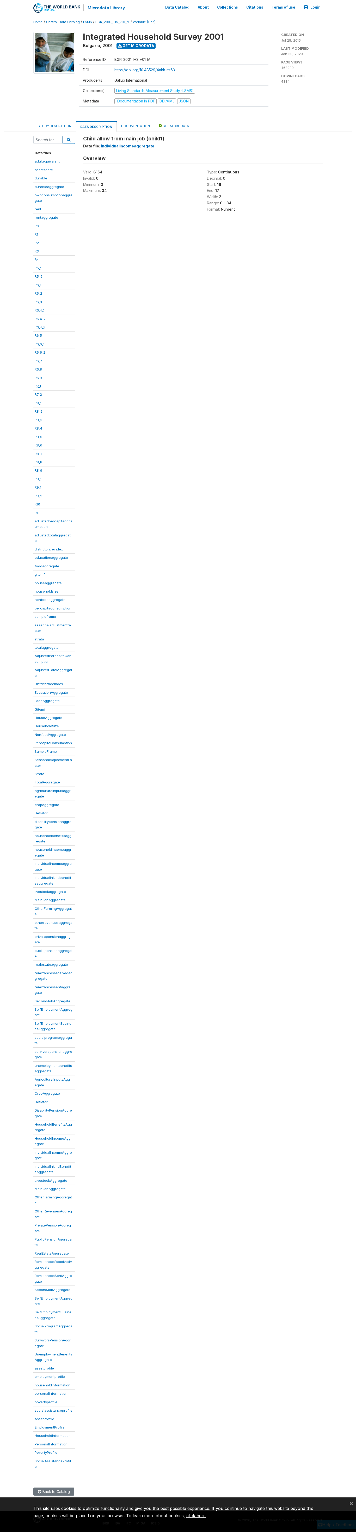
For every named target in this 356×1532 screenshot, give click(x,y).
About (203, 7)
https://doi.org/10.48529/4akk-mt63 (144, 70)
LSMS (87, 22)
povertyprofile (46, 1402)
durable (41, 178)
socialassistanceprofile (53, 1410)
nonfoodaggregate (50, 600)
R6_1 (38, 285)
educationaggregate (51, 557)
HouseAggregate (48, 718)
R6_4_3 (40, 327)
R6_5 (38, 335)
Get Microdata (138, 45)
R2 (37, 243)
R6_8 (38, 369)
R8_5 (38, 437)
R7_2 (38, 394)
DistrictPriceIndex (49, 684)
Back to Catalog (55, 1491)
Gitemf (40, 709)
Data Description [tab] (96, 127)
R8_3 (38, 420)
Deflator (41, 813)
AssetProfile (44, 1419)
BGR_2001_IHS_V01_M (112, 22)
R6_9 (38, 378)
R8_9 (38, 470)
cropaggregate (47, 805)
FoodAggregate (47, 701)
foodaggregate (47, 566)
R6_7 (38, 361)
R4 (37, 259)
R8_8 (38, 462)
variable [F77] (144, 22)
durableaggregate (49, 187)
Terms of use (283, 7)
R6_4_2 (40, 319)
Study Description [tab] (54, 126)
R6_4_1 (40, 310)
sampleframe (45, 616)
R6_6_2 (40, 352)
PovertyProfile (46, 1452)
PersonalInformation (51, 1444)
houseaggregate (48, 583)
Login (315, 7)
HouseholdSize (47, 726)
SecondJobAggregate (52, 1001)
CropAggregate (47, 1093)
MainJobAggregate (50, 900)
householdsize (46, 591)
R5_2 (38, 276)
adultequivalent (47, 161)
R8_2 (38, 411)
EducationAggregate (51, 692)
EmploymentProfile (50, 1427)
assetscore (44, 170)
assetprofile (44, 1368)
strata (39, 639)
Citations (254, 7)
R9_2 (38, 496)
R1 (36, 234)
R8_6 (38, 445)
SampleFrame (46, 751)
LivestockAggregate (51, 1180)
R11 (37, 513)
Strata (39, 774)
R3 (37, 251)
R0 (37, 226)
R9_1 (38, 487)
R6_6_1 (39, 344)
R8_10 (39, 479)
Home (38, 22)
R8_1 (38, 403)
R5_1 (38, 268)
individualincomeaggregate (127, 146)
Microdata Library (106, 7)
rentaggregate (46, 217)
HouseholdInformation (53, 1435)
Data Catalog (177, 7)
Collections (227, 7)
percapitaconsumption (53, 608)
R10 (37, 504)
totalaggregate (47, 647)
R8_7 (38, 454)
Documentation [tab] (135, 126)
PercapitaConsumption (53, 743)
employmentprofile (50, 1376)
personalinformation (51, 1393)
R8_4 (38, 428)
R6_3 (38, 302)
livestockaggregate (50, 892)
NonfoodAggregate (50, 734)
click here (196, 1515)
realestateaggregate (51, 964)
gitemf (40, 574)
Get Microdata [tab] (175, 126)
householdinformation (52, 1385)
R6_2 (38, 293)
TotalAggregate (47, 782)
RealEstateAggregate (52, 1253)
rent (38, 209)
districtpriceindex (49, 549)
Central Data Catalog (63, 22)
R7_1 (38, 386)
